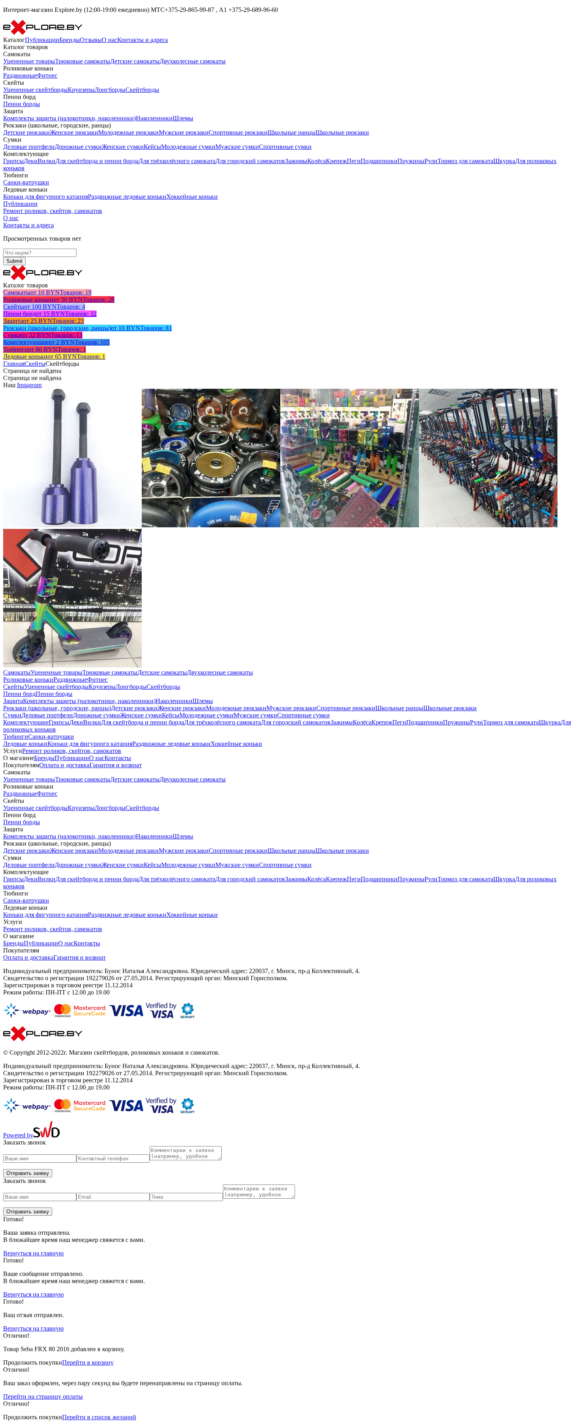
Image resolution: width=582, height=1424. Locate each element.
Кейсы (152, 146)
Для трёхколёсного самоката (177, 161)
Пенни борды (21, 104)
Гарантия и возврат (115, 765)
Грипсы (13, 161)
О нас (109, 39)
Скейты (35, 363)
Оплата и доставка (64, 765)
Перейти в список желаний (99, 1417)
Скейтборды (142, 89)
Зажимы (296, 161)
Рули (430, 161)
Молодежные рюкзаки (128, 132)
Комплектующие (26, 722)
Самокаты (16, 672)
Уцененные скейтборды (35, 89)
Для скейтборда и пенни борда (97, 161)
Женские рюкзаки (74, 132)
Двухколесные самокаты (193, 61)
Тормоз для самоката (465, 161)
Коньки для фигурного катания (45, 196)
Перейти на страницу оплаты (43, 1396)
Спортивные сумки (285, 146)
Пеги (354, 161)
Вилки (46, 161)
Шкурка (504, 161)
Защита (13, 701)
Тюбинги (15, 736)
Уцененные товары (29, 61)
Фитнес (47, 75)
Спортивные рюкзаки (238, 132)
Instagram (29, 385)
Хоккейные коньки (192, 196)
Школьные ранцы (292, 132)
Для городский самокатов (250, 161)
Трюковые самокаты (82, 61)
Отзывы (91, 39)
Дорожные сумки (78, 146)
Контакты (118, 758)
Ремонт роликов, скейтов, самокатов (52, 210)
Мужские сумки (237, 146)
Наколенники (154, 118)
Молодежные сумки (188, 146)
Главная (14, 363)
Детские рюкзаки (26, 132)
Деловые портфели (29, 146)
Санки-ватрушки (26, 182)
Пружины (411, 161)
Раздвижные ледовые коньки (127, 196)
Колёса (316, 161)
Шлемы (183, 118)
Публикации (42, 39)
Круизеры (81, 89)
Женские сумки (123, 146)
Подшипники (379, 161)
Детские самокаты (135, 61)
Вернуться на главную (33, 1253)
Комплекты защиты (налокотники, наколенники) (69, 118)
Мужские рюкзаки (184, 132)
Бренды (69, 39)
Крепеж (336, 161)
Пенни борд (19, 693)
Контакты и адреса (142, 39)
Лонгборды (110, 89)
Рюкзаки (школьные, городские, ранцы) (57, 708)
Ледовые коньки (25, 743)
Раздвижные (20, 75)
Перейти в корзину (88, 1362)
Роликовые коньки (28, 679)
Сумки (12, 715)
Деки (31, 161)
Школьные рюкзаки (342, 132)
